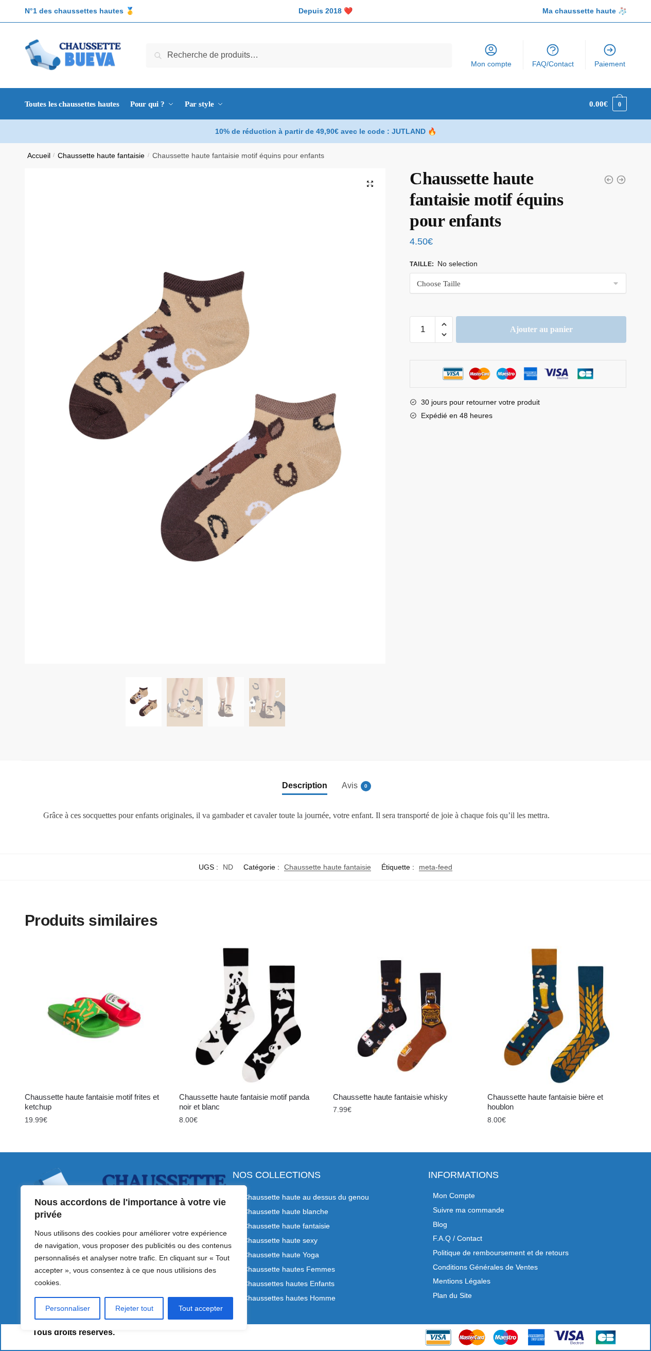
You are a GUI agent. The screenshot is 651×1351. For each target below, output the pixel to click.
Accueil (38, 156)
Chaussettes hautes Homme (289, 1298)
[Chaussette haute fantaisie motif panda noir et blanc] (248, 1015)
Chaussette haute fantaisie (101, 156)
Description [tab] (304, 785)
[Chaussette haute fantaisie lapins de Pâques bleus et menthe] (621, 180)
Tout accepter (201, 1308)
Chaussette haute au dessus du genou (306, 1197)
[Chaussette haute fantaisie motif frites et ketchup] (94, 1015)
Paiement (609, 64)
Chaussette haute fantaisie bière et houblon (545, 1102)
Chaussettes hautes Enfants (289, 1283)
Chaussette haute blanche (285, 1211)
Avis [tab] (350, 785)
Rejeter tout (134, 1308)
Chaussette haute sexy (280, 1240)
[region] (134, 1257)
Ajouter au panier (541, 329)
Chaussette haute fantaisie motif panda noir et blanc (244, 1102)
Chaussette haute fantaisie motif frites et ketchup (92, 1102)
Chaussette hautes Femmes (289, 1269)
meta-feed (435, 867)
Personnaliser (67, 1308)
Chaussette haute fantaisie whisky (390, 1097)
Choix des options (94, 1142)
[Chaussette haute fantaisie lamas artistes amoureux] (609, 180)
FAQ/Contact (553, 64)
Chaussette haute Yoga (281, 1255)
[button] (370, 184)
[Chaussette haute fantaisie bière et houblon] (556, 1015)
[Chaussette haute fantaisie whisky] (402, 1015)
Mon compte (491, 64)
